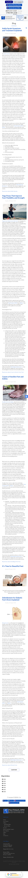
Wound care (5, 623)
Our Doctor (5, 821)
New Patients (6, 830)
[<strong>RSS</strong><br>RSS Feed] (26, 28)
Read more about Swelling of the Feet (11, 561)
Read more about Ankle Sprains (9, 191)
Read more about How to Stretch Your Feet (13, 372)
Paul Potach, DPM (18, 126)
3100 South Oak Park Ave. (9, 853)
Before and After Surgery (8, 829)
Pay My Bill (9, 2)
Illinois (3, 127)
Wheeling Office (7, 824)
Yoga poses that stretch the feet (10, 221)
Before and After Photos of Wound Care (20, 18)
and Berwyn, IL (19, 367)
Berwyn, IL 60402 (7, 854)
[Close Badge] (21, 872)
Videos (4, 832)
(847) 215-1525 (11, 11)
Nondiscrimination (15, 864)
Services (5, 827)
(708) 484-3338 (11, 13)
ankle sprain (6, 53)
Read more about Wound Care (9, 765)
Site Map (10, 864)
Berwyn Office (7, 826)
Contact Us (5, 835)
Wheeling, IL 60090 (7, 846)
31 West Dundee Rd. (7, 845)
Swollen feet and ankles (8, 402)
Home (4, 819)
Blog (4, 834)
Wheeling (19, 184)
